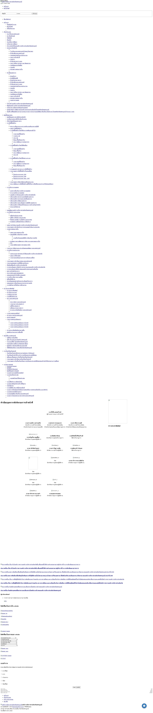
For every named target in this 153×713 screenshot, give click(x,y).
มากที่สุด (5, 671)
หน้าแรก (6, 6)
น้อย (4, 680)
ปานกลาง (5, 677)
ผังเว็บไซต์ (6, 8)
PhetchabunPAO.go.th (18, 706)
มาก (4, 674)
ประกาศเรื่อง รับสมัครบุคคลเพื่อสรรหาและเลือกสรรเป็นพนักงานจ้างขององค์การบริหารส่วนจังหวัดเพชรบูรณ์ (31, 590)
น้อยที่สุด (5, 684)
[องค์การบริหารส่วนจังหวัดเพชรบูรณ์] (11, 1)
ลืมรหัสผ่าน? (7, 19)
